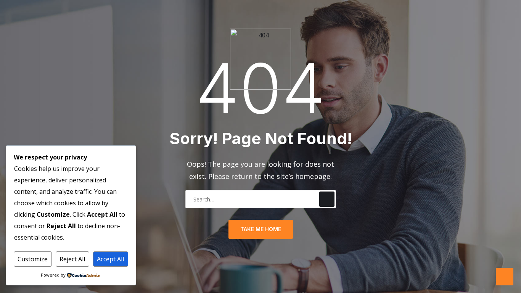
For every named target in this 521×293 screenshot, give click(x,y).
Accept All (110, 259)
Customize (33, 259)
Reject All (72, 259)
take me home (260, 229)
